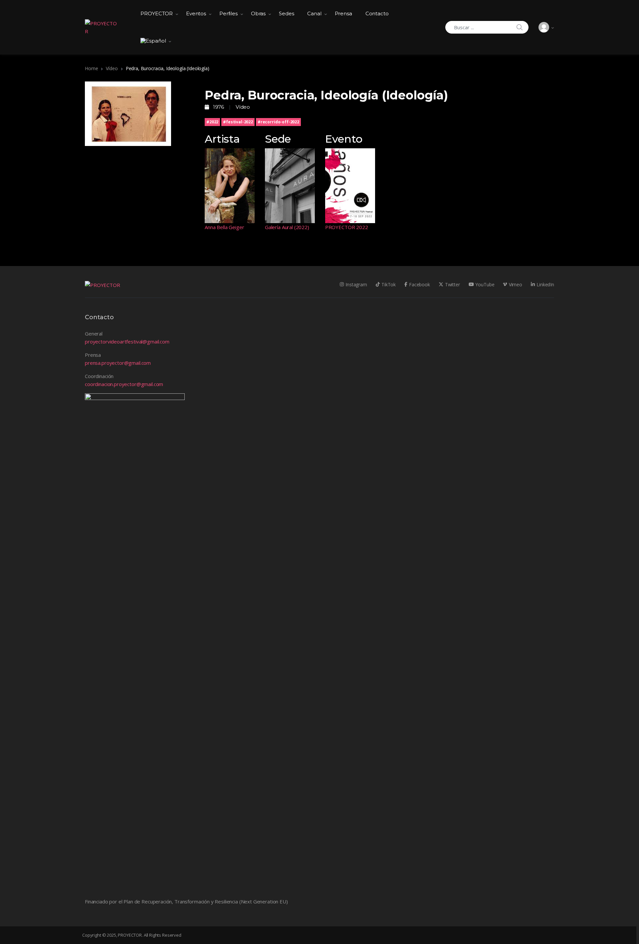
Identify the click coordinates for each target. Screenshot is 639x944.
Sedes (286, 13)
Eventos (196, 13)
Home (91, 68)
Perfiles (228, 13)
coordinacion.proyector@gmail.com (124, 384)
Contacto (377, 13)
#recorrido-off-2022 (278, 122)
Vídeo (111, 68)
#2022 (212, 122)
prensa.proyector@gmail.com (118, 362)
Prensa (343, 13)
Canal (314, 13)
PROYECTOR (156, 13)
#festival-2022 (238, 122)
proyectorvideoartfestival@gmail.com (127, 341)
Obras (258, 13)
